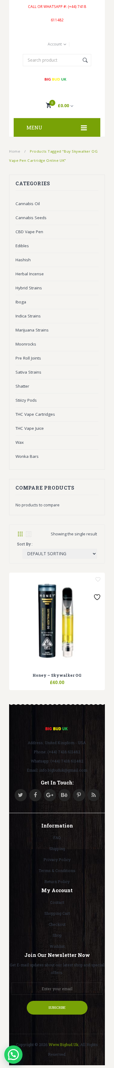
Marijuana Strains (32, 330)
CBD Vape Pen (29, 231)
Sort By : (25, 543)
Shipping (57, 848)
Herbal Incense (30, 274)
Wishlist (57, 946)
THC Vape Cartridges (35, 414)
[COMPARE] (57, 678)
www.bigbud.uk (63, 1044)
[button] (13, 1054)
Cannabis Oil (28, 203)
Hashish (23, 259)
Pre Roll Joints (28, 358)
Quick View (72, 678)
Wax (20, 442)
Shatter (22, 386)
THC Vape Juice (30, 428)
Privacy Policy (57, 859)
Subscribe (57, 1007)
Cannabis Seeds (31, 217)
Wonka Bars (27, 456)
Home (14, 151)
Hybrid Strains (29, 288)
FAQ (57, 837)
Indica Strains (28, 316)
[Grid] (20, 534)
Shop (57, 935)
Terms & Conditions (57, 870)
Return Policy (57, 881)
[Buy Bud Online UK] (57, 80)
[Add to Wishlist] (98, 579)
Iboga (21, 302)
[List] (29, 534)
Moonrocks (26, 344)
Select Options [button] (42, 678)
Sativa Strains (28, 372)
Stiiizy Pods (26, 400)
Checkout (57, 924)
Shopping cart (57, 913)
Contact (57, 902)
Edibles (22, 245)
